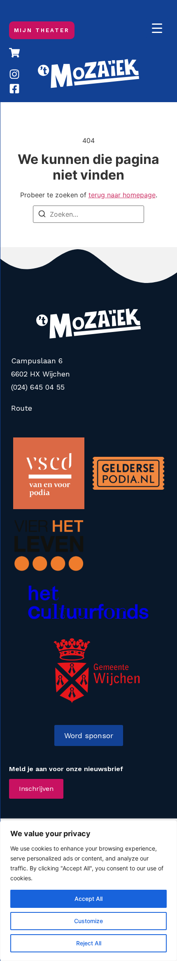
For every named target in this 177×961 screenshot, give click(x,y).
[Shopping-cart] (14, 52)
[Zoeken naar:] (88, 214)
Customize (88, 920)
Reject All (88, 943)
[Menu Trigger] (157, 27)
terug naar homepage (122, 195)
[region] (88, 890)
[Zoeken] (42, 215)
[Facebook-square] (14, 88)
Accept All (88, 898)
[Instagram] (14, 74)
